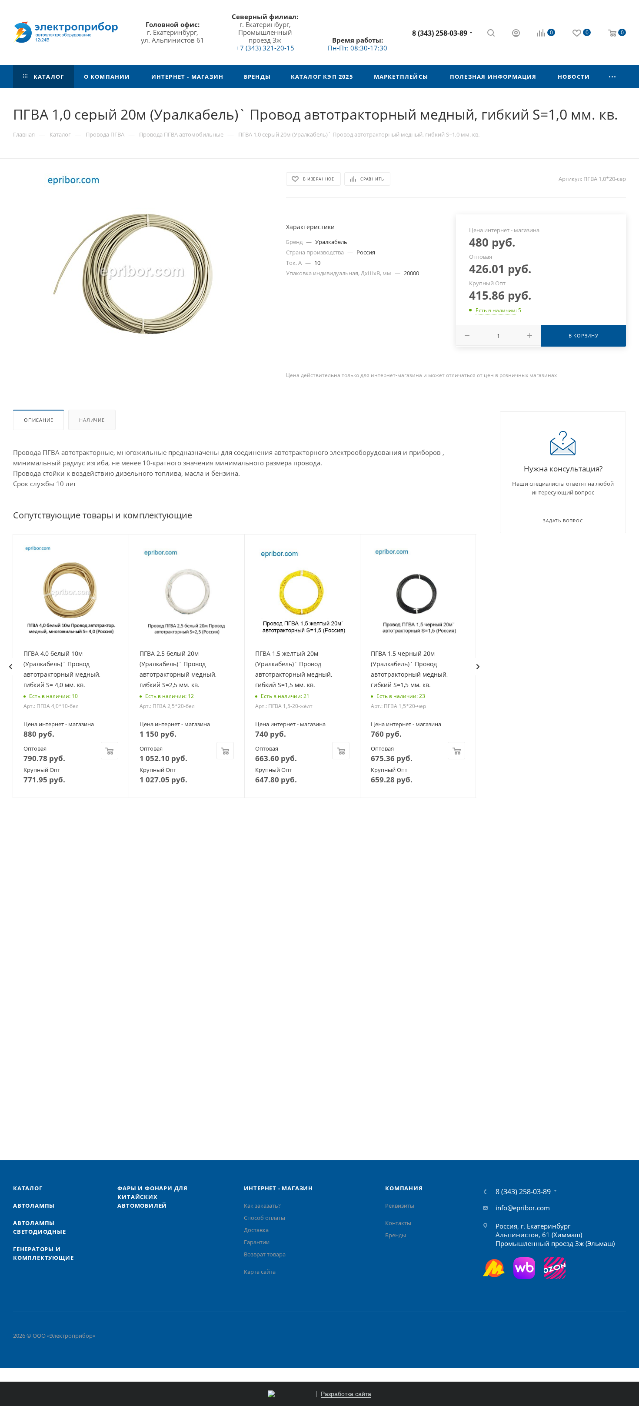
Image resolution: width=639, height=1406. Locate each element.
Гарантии (257, 1242)
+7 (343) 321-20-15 (265, 47)
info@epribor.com (523, 1207)
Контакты (398, 1223)
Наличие (92, 420)
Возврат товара (265, 1254)
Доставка (256, 1230)
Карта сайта (260, 1272)
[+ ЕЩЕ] (612, 76)
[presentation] (10, 666)
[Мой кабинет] (516, 34)
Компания (404, 1188)
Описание (38, 420)
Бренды (395, 1235)
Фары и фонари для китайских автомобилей (152, 1196)
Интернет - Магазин (278, 1188)
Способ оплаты (264, 1218)
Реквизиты (399, 1205)
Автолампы (34, 1205)
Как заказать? (262, 1205)
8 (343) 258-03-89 (439, 33)
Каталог (28, 1188)
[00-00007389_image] (142, 271)
